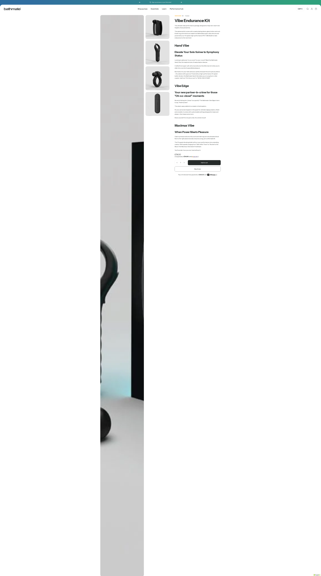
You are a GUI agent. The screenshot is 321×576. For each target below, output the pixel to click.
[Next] (181, 2)
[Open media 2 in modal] (157, 27)
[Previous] (140, 2)
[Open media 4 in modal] (157, 78)
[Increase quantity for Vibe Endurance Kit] (184, 162)
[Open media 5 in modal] (157, 104)
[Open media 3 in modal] (157, 53)
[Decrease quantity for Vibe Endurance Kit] (177, 162)
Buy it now (197, 169)
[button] (198, 156)
